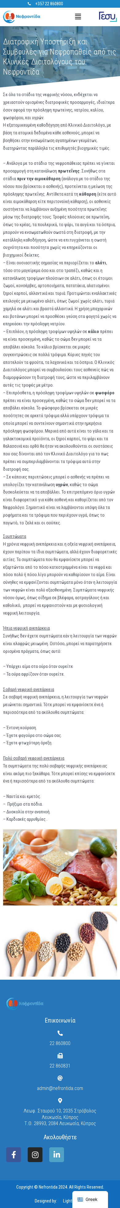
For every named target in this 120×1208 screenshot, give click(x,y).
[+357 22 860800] (29, 3)
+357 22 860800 (49, 3)
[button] (78, 17)
